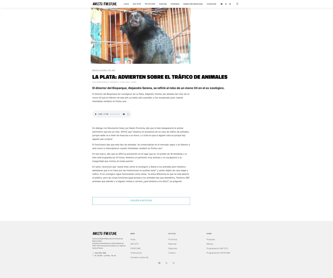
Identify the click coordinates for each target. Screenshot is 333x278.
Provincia (172, 239)
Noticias (163, 4)
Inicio (126, 4)
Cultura (171, 253)
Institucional (136, 253)
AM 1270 (137, 4)
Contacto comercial (139, 257)
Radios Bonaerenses (193, 4)
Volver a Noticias (141, 200)
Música (210, 244)
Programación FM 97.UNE (218, 253)
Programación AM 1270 (217, 248)
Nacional (172, 244)
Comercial (211, 4)
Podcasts (175, 4)
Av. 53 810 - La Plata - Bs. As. (105, 256)
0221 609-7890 (100, 253)
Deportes (172, 248)
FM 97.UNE (150, 4)
